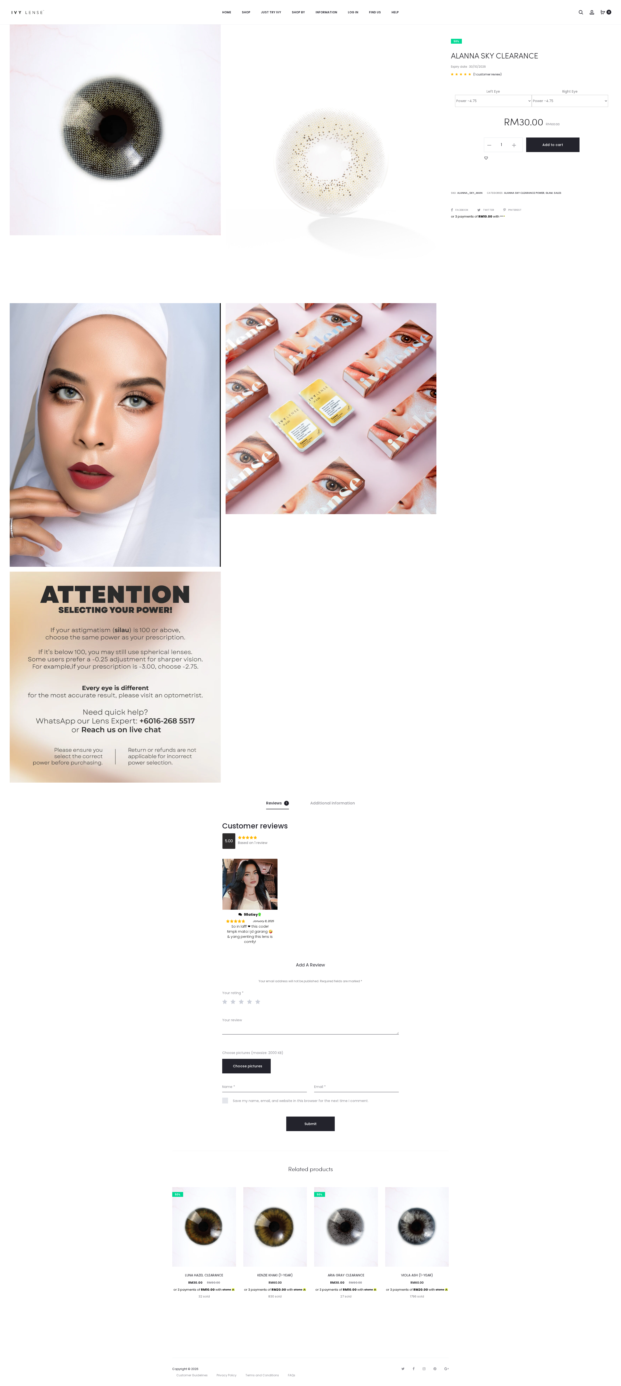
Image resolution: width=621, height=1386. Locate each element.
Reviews (276, 803)
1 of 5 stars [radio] (225, 1001)
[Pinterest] (434, 1368)
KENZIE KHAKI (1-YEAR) (275, 1275)
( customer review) (487, 74)
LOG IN (353, 12)
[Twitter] (403, 1368)
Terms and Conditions (262, 1375)
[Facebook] (414, 1368)
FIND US (375, 12)
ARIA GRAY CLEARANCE (346, 1275)
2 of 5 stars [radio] (234, 1001)
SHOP (246, 12)
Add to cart (552, 144)
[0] (602, 12)
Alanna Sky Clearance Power (524, 193)
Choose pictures (247, 1066)
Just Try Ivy (271, 12)
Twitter (489, 210)
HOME (226, 12)
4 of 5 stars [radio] (250, 1001)
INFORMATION (326, 12)
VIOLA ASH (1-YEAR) (417, 1275)
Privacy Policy (227, 1375)
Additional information (332, 803)
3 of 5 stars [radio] (242, 1001)
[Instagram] (424, 1368)
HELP (395, 12)
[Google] (446, 1368)
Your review (232, 1020)
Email (320, 1086)
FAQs (291, 1375)
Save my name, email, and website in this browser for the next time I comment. (300, 1100)
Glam (549, 193)
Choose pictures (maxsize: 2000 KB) (252, 1052)
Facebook (462, 210)
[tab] (277, 803)
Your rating (233, 992)
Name (228, 1086)
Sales (557, 193)
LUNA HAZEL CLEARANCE (204, 1275)
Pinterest (515, 210)
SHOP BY (298, 12)
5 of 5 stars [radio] (258, 1001)
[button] (486, 158)
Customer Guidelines (192, 1375)
